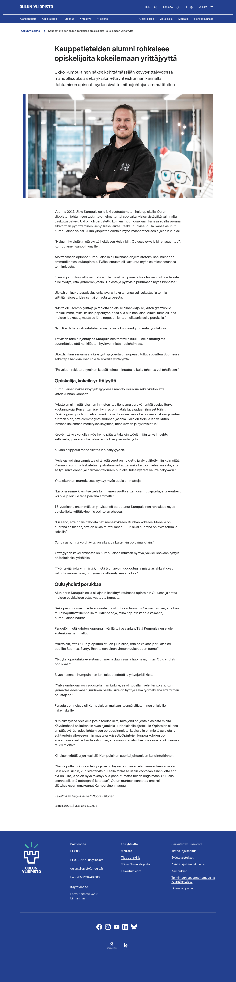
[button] (206, 7)
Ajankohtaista (28, 19)
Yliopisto (102, 19)
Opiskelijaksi (49, 19)
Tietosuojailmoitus (183, 851)
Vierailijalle (166, 19)
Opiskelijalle (146, 19)
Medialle (183, 19)
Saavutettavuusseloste (186, 844)
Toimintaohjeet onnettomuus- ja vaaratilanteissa (193, 880)
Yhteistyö (85, 19)
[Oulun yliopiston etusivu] (47, 7)
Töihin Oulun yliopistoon (137, 864)
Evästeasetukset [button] (182, 858)
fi (190, 9)
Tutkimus (68, 19)
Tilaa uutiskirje (130, 858)
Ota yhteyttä (129, 844)
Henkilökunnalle (203, 19)
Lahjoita (168, 7)
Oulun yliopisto (30, 31)
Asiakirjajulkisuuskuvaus (188, 864)
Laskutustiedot (131, 871)
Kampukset (179, 871)
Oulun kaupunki (182, 888)
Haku (148, 7)
